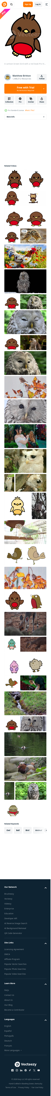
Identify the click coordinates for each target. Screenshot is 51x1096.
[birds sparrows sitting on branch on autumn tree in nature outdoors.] (25, 719)
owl (8, 1066)
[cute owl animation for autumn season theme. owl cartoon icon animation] (17, 217)
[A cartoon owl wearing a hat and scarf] (13, 1046)
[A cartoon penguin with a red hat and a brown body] (14, 763)
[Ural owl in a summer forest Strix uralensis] (17, 359)
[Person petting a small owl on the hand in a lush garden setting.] (17, 884)
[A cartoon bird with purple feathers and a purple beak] (14, 842)
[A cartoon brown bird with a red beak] (14, 177)
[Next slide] (40, 1066)
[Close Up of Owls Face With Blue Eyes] (25, 485)
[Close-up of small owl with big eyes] (25, 323)
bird (27, 1066)
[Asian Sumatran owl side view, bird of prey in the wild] (17, 416)
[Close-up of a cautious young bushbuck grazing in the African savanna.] (25, 787)
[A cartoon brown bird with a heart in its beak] (11, 343)
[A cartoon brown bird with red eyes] (14, 236)
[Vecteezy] (4, 4)
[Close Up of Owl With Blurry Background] (17, 941)
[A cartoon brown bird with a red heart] (11, 400)
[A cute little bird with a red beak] (11, 807)
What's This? (29, 110)
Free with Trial (25, 89)
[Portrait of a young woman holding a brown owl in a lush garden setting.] (25, 509)
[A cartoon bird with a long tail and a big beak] (14, 675)
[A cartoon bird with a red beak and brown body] (14, 199)
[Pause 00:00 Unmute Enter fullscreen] (25, 34)
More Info (11, 115)
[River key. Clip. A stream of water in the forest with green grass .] (25, 905)
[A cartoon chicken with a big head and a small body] (17, 598)
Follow (41, 78)
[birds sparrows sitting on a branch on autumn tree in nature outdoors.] (25, 460)
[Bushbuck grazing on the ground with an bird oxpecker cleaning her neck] (17, 823)
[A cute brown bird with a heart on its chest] (11, 925)
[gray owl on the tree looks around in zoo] (11, 625)
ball (18, 1066)
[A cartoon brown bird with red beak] (33, 196)
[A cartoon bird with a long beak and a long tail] (14, 696)
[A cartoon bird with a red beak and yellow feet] (34, 861)
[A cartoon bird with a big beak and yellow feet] (15, 865)
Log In (38, 4)
